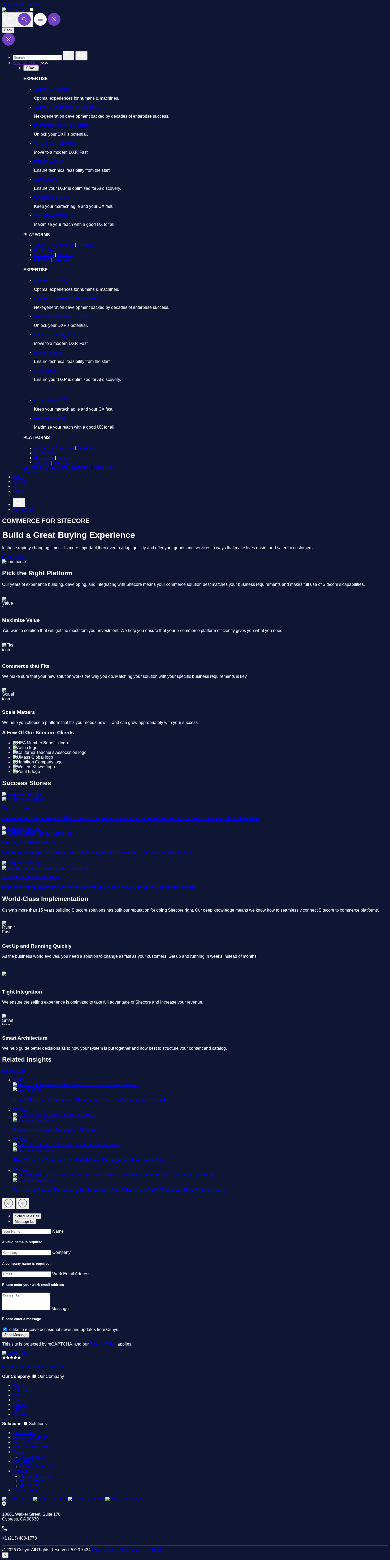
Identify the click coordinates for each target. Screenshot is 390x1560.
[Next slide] (22, 1203)
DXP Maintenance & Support (61, 125)
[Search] (17, 19)
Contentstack (46, 250)
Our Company (51, 1376)
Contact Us (33, 472)
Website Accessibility (54, 215)
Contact (20, 1414)
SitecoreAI (29, 1485)
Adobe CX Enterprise (54, 245)
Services (85, 245)
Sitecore (42, 259)
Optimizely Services (38, 1466)
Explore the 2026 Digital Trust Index (56, 467)
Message (60, 1308)
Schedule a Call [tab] (27, 1216)
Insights (20, 481)
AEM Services (32, 1456)
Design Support (48, 161)
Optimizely (44, 254)
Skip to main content (21, 4)
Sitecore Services (35, 1475)
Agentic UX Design (52, 89)
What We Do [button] (25, 62)
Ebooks (19, 1071)
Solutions (22, 1390)
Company (61, 1252)
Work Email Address (71, 1274)
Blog (7, 1071)
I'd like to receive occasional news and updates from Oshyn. (63, 1329)
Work (18, 476)
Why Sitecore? (33, 1480)
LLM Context (132, 1550)
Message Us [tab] (24, 1222)
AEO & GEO (45, 179)
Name (58, 1231)
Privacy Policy (103, 1344)
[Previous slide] (8, 1203)
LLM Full (153, 1550)
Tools (18, 486)
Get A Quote (13, 557)
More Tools (104, 467)
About (18, 491)
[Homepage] (15, 1353)
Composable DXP (30, 1437)
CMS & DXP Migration (55, 143)
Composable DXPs (52, 197)
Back (8, 30)
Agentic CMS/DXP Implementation (66, 107)
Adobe (19, 1451)
